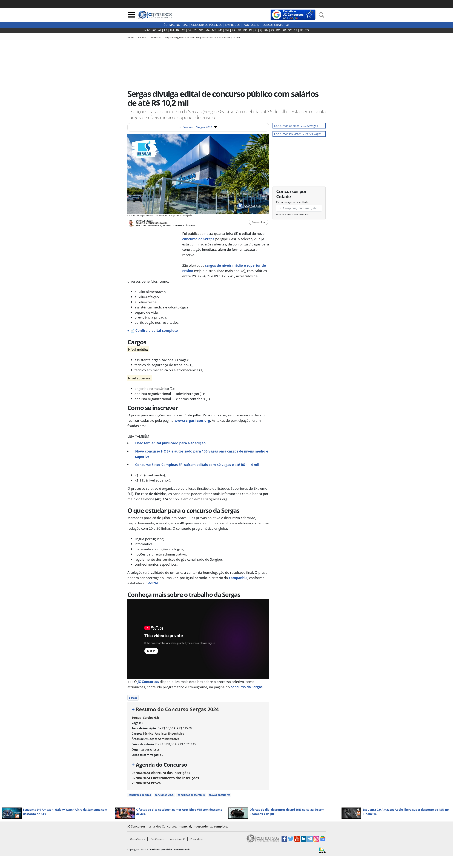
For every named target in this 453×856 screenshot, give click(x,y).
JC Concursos (148, 681)
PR (245, 30)
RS (272, 30)
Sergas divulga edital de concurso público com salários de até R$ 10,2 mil (202, 37)
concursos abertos (139, 795)
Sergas (133, 697)
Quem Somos (137, 839)
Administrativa (168, 739)
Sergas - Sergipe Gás (145, 718)
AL (159, 30)
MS (220, 30)
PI (256, 30)
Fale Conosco (157, 839)
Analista (161, 733)
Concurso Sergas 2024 (195, 127)
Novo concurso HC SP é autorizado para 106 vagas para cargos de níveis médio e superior (201, 454)
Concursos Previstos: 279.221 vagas (298, 134)
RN (266, 30)
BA (178, 30)
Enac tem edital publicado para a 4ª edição (170, 443)
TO (307, 30)
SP (295, 30)
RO (278, 30)
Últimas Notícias (176, 25)
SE (301, 30)
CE (183, 30)
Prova (146, 783)
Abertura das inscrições (161, 772)
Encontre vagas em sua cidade (292, 202)
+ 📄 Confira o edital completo (152, 330)
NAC (147, 30)
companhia (238, 577)
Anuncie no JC (177, 839)
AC (154, 30)
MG (227, 30)
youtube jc (251, 25)
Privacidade (196, 839)
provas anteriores (219, 795)
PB (239, 30)
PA (233, 30)
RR (284, 30)
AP (165, 30)
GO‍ (201, 30)
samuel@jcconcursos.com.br (152, 223)
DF (189, 30)
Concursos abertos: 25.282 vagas (296, 126)
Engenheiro (176, 733)
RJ (261, 30)
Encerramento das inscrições (165, 777)
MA (207, 30)
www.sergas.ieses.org (192, 420)
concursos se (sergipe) (191, 795)
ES (195, 30)
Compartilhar (258, 222)
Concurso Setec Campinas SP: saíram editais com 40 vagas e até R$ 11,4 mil (197, 464)
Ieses (156, 749)
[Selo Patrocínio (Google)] (293, 14)
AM (172, 30)
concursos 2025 (164, 795)
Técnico (148, 733)
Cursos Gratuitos (275, 25)
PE (251, 30)
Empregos (232, 25)
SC (290, 30)
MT (214, 30)
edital (153, 583)
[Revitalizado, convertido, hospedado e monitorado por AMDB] (322, 850)
